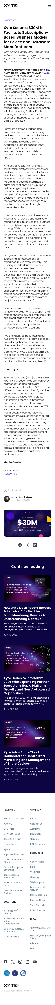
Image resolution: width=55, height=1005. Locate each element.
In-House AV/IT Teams (12, 912)
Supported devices (14, 854)
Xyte (47, 73)
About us (35, 829)
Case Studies (37, 862)
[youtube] (35, 962)
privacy (34, 943)
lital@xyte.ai (11, 473)
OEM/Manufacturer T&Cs (40, 929)
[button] (49, 5)
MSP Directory (37, 844)
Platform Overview (14, 818)
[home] (13, 5)
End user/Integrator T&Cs (40, 937)
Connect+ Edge (12, 834)
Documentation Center (38, 888)
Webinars (35, 872)
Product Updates (39, 900)
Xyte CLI (8, 824)
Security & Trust (12, 839)
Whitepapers (37, 882)
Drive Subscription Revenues (13, 868)
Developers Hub (38, 895)
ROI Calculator (38, 910)
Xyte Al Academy (39, 905)
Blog (32, 867)
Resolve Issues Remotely (11, 876)
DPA (32, 948)
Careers (34, 839)
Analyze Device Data (12, 884)
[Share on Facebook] (20, 546)
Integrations (10, 844)
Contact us (36, 824)
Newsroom (36, 834)
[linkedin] (27, 962)
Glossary (34, 877)
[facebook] (5, 962)
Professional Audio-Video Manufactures (14, 921)
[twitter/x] (13, 962)
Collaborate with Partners (13, 891)
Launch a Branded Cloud (13, 860)
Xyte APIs (8, 849)
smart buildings (12, 936)
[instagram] (20, 962)
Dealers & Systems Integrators (14, 930)
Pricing (33, 818)
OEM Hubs (9, 829)
